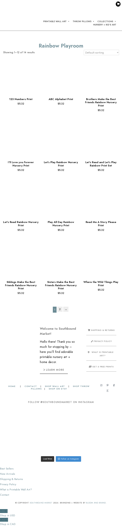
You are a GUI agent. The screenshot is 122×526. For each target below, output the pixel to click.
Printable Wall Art (55, 21)
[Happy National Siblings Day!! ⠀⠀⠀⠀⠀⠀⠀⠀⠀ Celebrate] (15, 419)
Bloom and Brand (96, 502)
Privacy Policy (8, 484)
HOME (12, 386)
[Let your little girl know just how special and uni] (107, 419)
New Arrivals (7, 474)
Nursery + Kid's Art (104, 24)
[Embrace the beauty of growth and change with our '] (38, 419)
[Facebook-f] (90, 4)
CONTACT (31, 386)
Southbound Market (41, 502)
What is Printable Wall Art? (16, 489)
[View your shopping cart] (118, 4)
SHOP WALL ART (55, 386)
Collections (105, 21)
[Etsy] (90, 10)
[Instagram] (79, 4)
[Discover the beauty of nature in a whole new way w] (61, 419)
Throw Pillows (82, 21)
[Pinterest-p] (84, 4)
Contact (4, 495)
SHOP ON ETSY (58, 388)
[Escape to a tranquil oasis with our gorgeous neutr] (15, 442)
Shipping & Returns (11, 479)
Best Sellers (7, 469)
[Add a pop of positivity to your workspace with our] (84, 419)
